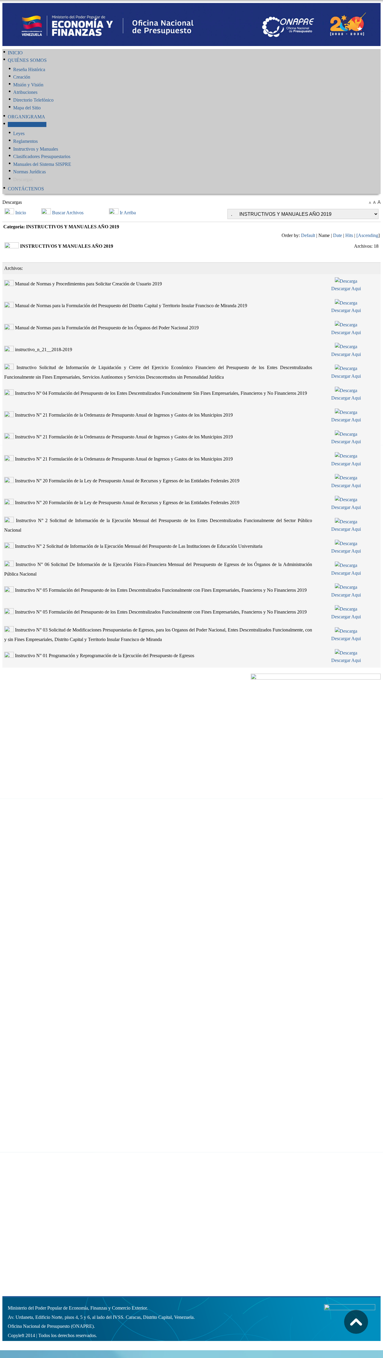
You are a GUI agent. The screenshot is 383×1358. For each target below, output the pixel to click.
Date (337, 235)
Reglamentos (25, 141)
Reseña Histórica (29, 69)
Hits (349, 235)
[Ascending (367, 235)
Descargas (23, 179)
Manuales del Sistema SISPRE (42, 164)
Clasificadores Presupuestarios (41, 156)
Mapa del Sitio (27, 107)
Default (308, 235)
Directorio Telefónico (33, 100)
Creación (21, 76)
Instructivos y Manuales (35, 149)
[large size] (379, 202)
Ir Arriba (128, 212)
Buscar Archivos (67, 212)
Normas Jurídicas (29, 171)
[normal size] (374, 202)
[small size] (370, 202)
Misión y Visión (28, 84)
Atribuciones (25, 92)
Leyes (19, 133)
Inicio (20, 212)
